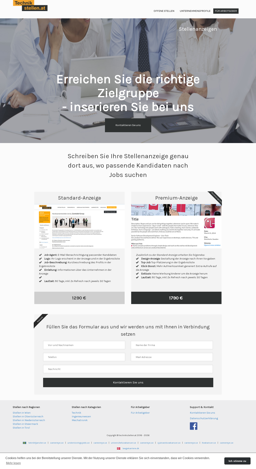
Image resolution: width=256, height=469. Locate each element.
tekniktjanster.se (37, 442)
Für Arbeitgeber (140, 412)
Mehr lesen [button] (13, 463)
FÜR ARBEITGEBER (226, 11)
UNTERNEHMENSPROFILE (195, 11)
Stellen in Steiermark (25, 424)
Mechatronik (80, 420)
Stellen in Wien (22, 412)
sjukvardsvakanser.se (168, 442)
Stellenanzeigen (198, 29)
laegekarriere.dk (131, 448)
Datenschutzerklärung (204, 418)
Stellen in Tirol (21, 427)
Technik (76, 412)
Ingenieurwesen (81, 416)
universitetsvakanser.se (123, 442)
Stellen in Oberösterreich (28, 416)
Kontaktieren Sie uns (128, 125)
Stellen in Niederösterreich (29, 420)
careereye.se (57, 442)
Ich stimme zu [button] (237, 460)
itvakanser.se (209, 442)
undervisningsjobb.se (78, 442)
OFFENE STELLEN (164, 11)
